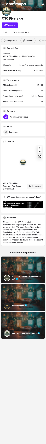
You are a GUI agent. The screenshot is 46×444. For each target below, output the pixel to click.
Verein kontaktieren (21, 32)
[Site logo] (16, 3)
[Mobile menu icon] (3, 3)
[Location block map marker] (23, 162)
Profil (5, 32)
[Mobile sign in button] (43, 3)
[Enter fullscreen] (40, 156)
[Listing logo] (6, 11)
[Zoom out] (40, 151)
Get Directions (35, 186)
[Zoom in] (40, 148)
